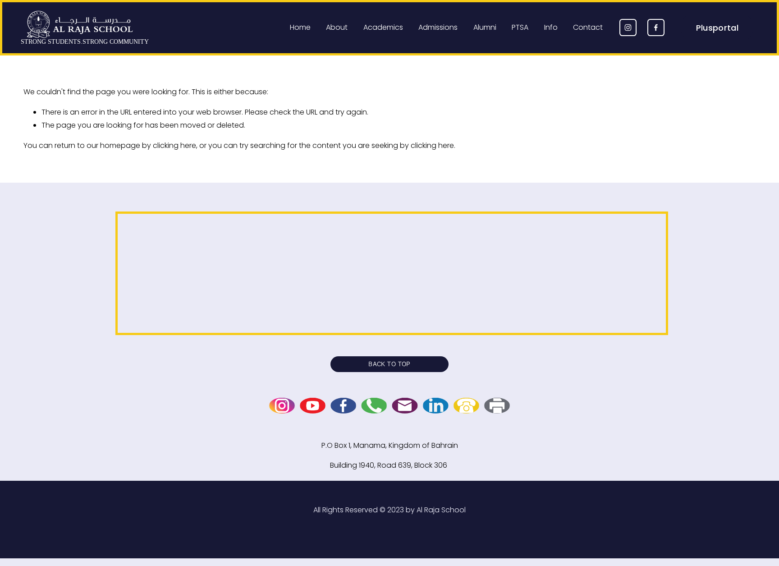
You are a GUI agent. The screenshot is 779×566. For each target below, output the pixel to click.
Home (300, 27)
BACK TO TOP (389, 364)
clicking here (174, 145)
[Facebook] (655, 27)
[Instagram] (628, 27)
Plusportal (717, 27)
